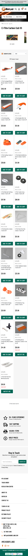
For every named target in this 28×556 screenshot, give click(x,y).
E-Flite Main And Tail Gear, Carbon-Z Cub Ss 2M (7, 190)
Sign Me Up (22, 461)
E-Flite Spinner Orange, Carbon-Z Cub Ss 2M (6, 301)
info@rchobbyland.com (11, 535)
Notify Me (21, 354)
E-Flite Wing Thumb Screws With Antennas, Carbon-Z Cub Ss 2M (6, 265)
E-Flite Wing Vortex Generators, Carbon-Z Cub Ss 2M (21, 339)
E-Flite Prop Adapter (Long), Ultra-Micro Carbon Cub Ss (7, 339)
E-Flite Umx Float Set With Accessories (6, 375)
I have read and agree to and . (13, 466)
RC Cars (12, 44)
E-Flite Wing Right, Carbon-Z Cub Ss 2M (5, 116)
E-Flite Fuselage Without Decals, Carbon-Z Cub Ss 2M (6, 80)
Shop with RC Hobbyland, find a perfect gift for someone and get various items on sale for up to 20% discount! (14, 2)
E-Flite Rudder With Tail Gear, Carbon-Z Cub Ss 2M (21, 116)
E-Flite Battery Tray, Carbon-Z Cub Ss (19, 301)
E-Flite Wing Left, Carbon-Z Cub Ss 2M (19, 79)
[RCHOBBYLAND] (8, 9)
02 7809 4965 (8, 532)
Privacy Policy (5, 467)
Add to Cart (7, 96)
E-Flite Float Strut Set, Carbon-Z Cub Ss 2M (20, 227)
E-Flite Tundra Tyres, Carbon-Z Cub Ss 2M (20, 190)
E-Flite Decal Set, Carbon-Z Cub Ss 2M (7, 227)
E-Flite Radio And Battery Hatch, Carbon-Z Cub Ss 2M (21, 154)
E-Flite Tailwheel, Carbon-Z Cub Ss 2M (21, 264)
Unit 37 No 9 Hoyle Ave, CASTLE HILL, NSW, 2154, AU (10, 526)
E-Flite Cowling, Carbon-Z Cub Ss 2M (7, 153)
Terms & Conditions (18, 465)
